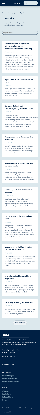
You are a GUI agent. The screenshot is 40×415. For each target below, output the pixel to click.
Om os (3, 13)
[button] (20, 323)
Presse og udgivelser (13, 13)
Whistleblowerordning (9, 408)
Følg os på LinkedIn (8, 356)
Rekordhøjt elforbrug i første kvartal (19, 302)
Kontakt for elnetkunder (10, 378)
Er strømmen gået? (8, 375)
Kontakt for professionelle (10, 381)
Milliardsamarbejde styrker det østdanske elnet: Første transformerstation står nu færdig (18, 46)
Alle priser (5, 391)
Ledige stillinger (7, 397)
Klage (21, 408)
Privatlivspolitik (30, 408)
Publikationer (6, 394)
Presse (4, 400)
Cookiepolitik (6, 412)
